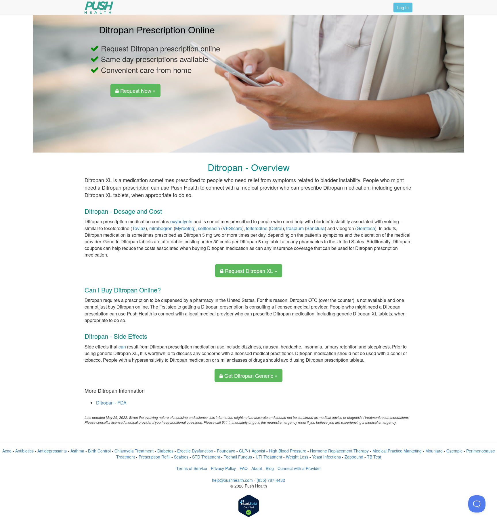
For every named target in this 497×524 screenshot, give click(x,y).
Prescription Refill (154, 457)
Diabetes (165, 451)
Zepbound (354, 457)
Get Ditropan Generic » (250, 375)
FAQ (244, 468)
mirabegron (161, 228)
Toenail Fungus (238, 457)
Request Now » (137, 90)
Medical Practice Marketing (397, 451)
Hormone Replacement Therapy (339, 451)
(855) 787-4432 (271, 480)
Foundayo (226, 451)
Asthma (77, 451)
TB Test (374, 457)
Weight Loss (297, 457)
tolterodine (256, 228)
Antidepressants (52, 451)
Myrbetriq (184, 228)
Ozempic (454, 451)
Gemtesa (366, 228)
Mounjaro (434, 451)
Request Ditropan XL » (250, 270)
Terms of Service (191, 468)
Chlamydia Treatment (134, 451)
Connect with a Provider (299, 468)
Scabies (181, 457)
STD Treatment (206, 457)
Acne (7, 451)
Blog (270, 468)
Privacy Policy (223, 468)
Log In (403, 7)
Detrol (276, 228)
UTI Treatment (269, 457)
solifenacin (209, 228)
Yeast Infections (326, 457)
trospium (295, 228)
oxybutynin (181, 221)
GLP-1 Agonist (252, 451)
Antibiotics (24, 451)
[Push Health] (99, 7)
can (122, 346)
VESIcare (232, 228)
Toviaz (139, 228)
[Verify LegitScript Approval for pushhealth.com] (248, 506)
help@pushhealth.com (232, 480)
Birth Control (99, 451)
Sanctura (315, 228)
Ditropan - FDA (111, 402)
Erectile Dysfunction (195, 451)
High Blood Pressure (287, 451)
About (256, 468)
